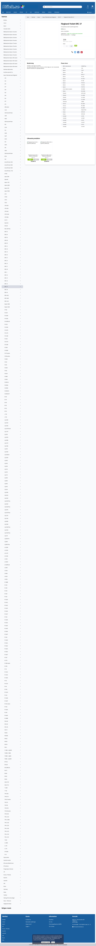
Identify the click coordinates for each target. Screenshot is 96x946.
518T (6, 136)
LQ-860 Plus (7, 544)
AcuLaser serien (7, 28)
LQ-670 (6, 535)
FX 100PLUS (7, 321)
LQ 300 (6, 448)
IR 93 (6, 411)
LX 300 (6, 559)
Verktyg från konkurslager (9, 897)
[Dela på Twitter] (75, 52)
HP (26, 12)
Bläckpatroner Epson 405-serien (10, 57)
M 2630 (6, 599)
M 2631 (6, 602)
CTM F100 (7, 214)
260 (5, 89)
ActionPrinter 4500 (9, 165)
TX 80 (6, 840)
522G (6, 138)
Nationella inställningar (31, 921)
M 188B (6, 582)
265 (5, 98)
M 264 (6, 617)
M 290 (6, 666)
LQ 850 (6, 483)
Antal (64, 43)
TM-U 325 (7, 831)
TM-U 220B (7, 819)
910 (5, 159)
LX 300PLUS (7, 564)
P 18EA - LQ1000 (8, 750)
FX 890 (6, 379)
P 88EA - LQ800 (8, 756)
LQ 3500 (6, 451)
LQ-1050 (6, 498)
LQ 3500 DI (7, 454)
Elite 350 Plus (7, 228)
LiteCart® (65, 944)
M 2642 (6, 625)
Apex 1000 (7, 176)
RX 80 (6, 773)
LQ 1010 (6, 422)
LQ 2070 (6, 437)
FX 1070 (6, 330)
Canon (5, 23)
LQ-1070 (6, 509)
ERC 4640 (7, 298)
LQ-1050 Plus (7, 501)
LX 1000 (6, 547)
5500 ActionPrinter (9, 153)
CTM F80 (6, 217)
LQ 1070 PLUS (8, 428)
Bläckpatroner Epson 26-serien (10, 40)
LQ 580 (6, 477)
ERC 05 (6, 237)
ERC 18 (6, 249)
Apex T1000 (7, 191)
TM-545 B (7, 813)
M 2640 (6, 619)
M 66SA (6, 715)
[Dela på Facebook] (78, 52)
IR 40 (6, 396)
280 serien (7, 107)
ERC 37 (6, 286)
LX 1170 (6, 553)
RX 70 (6, 770)
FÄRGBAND (56, 12)
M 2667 (6, 654)
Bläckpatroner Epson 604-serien (10, 66)
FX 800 (6, 359)
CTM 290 (6, 205)
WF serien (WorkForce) (8, 863)
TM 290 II (7, 808)
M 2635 (6, 608)
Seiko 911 (7, 785)
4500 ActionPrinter (9, 121)
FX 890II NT (7, 393)
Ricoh (5, 886)
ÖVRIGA (49, 12)
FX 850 (6, 367)
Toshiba (5, 895)
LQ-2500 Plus (7, 527)
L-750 (6, 417)
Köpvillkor (51, 919)
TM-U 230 (7, 822)
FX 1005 (6, 318)
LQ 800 (6, 480)
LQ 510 (6, 469)
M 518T (6, 701)
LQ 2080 (6, 440)
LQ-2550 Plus (7, 532)
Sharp (5, 892)
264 (5, 95)
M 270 (6, 660)
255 (5, 83)
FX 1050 (6, 327)
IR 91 (6, 405)
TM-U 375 (7, 837)
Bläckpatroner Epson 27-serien (10, 43)
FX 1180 (6, 335)
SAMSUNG (37, 12)
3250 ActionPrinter (9, 112)
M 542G (6, 709)
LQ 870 (6, 486)
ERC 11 (6, 246)
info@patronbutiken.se (79, 926)
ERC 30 (6, 275)
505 (5, 124)
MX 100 (6, 721)
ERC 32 (6, 278)
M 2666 (6, 651)
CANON (15, 12)
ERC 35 (6, 283)
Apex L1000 (7, 185)
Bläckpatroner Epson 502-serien (10, 60)
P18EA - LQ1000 (8, 758)
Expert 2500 (7, 307)
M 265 (6, 637)
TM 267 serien (8, 799)
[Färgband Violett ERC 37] (3, 911)
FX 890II (6, 388)
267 (5, 101)
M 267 (6, 657)
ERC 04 (6, 234)
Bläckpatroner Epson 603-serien (10, 63)
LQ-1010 (6, 495)
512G (6, 127)
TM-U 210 (7, 816)
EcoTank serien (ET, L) (8, 72)
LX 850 (6, 579)
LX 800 (6, 573)
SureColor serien (7, 860)
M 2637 (6, 614)
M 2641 (6, 622)
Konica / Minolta (7, 874)
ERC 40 (6, 292)
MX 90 (6, 744)
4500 (6, 118)
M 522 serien (7, 703)
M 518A (6, 698)
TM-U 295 (7, 825)
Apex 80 (6, 179)
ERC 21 (6, 257)
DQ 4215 (6, 223)
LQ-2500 (6, 524)
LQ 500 (6, 466)
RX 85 (6, 779)
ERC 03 (6, 231)
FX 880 (6, 376)
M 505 (6, 689)
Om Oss (50, 921)
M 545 (6, 712)
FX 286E (6, 350)
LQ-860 (6, 541)
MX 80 (6, 732)
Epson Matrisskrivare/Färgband (10, 75)
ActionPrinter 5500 (9, 167)
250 (5, 78)
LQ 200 (6, 434)
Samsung (5, 889)
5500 (6, 150)
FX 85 (6, 364)
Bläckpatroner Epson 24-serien (10, 37)
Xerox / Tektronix (7, 900)
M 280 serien (7, 663)
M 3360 (6, 677)
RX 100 (6, 764)
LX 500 (6, 570)
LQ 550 (6, 472)
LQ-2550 (6, 530)
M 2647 (6, 634)
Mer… (3, 940)
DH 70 (6, 220)
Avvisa (53, 942)
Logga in (90, 12)
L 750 (6, 414)
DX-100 (6, 225)
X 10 (5, 854)
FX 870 (6, 373)
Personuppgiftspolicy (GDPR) (55, 924)
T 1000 (6, 787)
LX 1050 (6, 550)
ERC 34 (6, 280)
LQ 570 (6, 475)
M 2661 (6, 643)
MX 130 (6, 727)
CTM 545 (6, 211)
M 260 (6, 593)
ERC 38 (6, 289)
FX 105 (6, 324)
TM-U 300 (7, 828)
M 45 (6, 686)
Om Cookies (51, 926)
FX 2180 (6, 344)
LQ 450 (6, 463)
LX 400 (6, 567)
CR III (6, 199)
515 (5, 130)
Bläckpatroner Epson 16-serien (10, 31)
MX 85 (6, 741)
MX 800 (6, 735)
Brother (5, 20)
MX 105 (6, 724)
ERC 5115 (7, 301)
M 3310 (6, 674)
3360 (6, 115)
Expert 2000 (7, 304)
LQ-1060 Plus (7, 506)
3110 (6, 110)
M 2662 (6, 645)
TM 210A (6, 793)
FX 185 (6, 338)
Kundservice (28, 919)
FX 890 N (6, 382)
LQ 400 (6, 460)
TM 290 (6, 805)
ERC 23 (6, 263)
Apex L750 (7, 188)
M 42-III (6, 683)
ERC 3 (6, 272)
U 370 (6, 845)
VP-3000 (6, 851)
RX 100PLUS (7, 767)
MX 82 (6, 738)
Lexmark (5, 880)
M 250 (6, 590)
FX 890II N (7, 391)
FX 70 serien (7, 353)
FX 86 (6, 370)
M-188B (6, 718)
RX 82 (6, 776)
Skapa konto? (29, 924)
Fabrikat (33, 17)
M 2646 (6, 631)
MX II (6, 747)
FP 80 (6, 309)
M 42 (6, 680)
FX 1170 (6, 333)
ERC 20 (6, 254)
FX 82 (6, 362)
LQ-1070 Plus (7, 512)
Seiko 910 (7, 782)
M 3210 (6, 672)
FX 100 (6, 312)
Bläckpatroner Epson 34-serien (10, 52)
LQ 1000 (6, 420)
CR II (6, 194)
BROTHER (8, 12)
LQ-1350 (6, 518)
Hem (28, 17)
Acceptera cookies (46, 942)
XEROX (43, 12)
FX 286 (6, 347)
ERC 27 (6, 266)
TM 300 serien (8, 811)
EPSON (21, 12)
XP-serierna (6, 866)
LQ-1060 (6, 504)
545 (5, 147)
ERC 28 (6, 269)
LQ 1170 (6, 431)
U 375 (6, 848)
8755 (6, 156)
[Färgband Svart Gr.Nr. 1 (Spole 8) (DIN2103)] (33, 147)
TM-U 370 (7, 834)
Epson (5, 26)
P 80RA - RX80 (8, 753)
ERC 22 (6, 260)
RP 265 (6, 761)
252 (5, 81)
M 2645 (6, 628)
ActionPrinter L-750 (9, 170)
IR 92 (6, 408)
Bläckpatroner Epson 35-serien (10, 54)
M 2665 (6, 648)
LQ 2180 (6, 446)
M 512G (6, 692)
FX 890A (6, 385)
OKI (31, 12)
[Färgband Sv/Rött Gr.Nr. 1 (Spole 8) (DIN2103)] (46, 147)
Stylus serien (6, 857)
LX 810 (6, 576)
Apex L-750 (7, 182)
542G (6, 144)
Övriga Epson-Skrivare (8, 869)
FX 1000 (6, 315)
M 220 (6, 585)
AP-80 (6, 173)
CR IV (6, 202)
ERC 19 (6, 251)
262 (5, 92)
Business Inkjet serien (8, 69)
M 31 (6, 669)
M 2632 (6, 605)
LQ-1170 (6, 515)
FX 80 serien (7, 356)
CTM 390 (6, 208)
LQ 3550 (6, 457)
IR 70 (6, 399)
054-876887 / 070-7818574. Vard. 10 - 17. (82, 924)
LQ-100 (6, 489)
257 (5, 86)
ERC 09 (6, 243)
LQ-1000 (6, 492)
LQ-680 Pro (7, 538)
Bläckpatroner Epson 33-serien (10, 49)
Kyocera (5, 877)
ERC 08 (6, 240)
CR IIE (6, 196)
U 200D (6, 842)
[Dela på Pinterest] (82, 52)
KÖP (76, 45)
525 (5, 141)
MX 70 (6, 729)
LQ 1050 (6, 425)
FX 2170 (6, 341)
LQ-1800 (6, 521)
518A (6, 133)
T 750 (6, 790)
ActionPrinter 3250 (9, 162)
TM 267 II (7, 796)
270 (5, 104)
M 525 (6, 706)
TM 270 (6, 802)
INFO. (36, 159)
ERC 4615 (7, 295)
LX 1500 (6, 556)
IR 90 (6, 402)
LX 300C (6, 561)
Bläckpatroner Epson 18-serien (10, 34)
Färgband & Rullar (7, 903)
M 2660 (6, 640)
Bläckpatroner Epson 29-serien (10, 46)
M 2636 (6, 611)
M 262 (6, 596)
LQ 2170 (6, 443)
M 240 (6, 588)
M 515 (6, 695)
